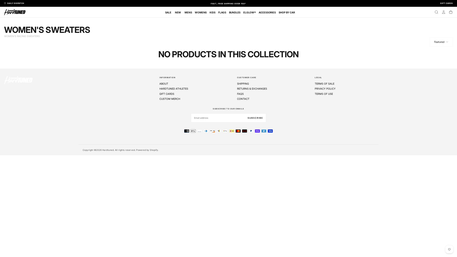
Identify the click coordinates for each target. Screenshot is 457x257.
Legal (318, 77)
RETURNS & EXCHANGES (252, 88)
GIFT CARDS (166, 93)
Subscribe (255, 118)
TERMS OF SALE (324, 83)
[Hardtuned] (18, 80)
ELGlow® (249, 12)
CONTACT (243, 98)
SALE (168, 12)
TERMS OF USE (324, 93)
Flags (222, 12)
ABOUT (163, 83)
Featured (439, 41)
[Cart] (451, 12)
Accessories (267, 12)
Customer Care (246, 77)
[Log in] (443, 12)
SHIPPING (243, 83)
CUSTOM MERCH (169, 98)
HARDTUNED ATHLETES (173, 88)
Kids (212, 12)
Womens (201, 12)
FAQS (240, 93)
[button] (436, 12)
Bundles (235, 12)
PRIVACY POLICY (325, 88)
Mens (188, 12)
